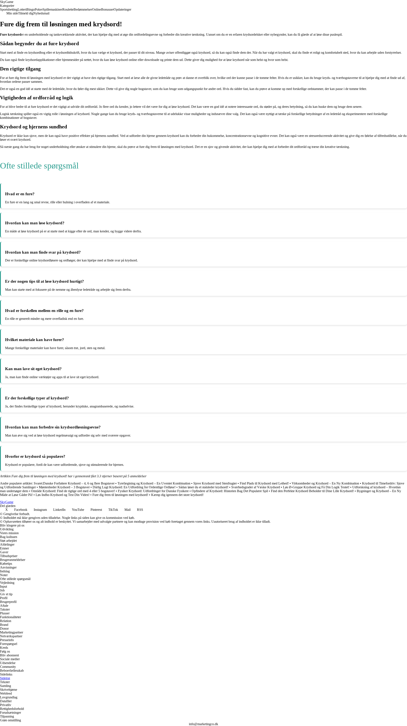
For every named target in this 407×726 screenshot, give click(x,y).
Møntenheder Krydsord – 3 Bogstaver (64, 487)
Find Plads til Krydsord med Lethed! (264, 483)
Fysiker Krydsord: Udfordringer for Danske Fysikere (153, 491)
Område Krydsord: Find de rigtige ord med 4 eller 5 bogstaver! (73, 491)
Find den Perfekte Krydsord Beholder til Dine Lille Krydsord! (312, 491)
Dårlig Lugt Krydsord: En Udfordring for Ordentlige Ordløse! (134, 487)
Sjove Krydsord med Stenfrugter (215, 483)
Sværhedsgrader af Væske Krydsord (255, 487)
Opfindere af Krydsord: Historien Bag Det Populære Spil (230, 491)
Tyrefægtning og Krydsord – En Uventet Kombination (153, 483)
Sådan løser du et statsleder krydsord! (203, 487)
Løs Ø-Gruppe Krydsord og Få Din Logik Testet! (316, 487)
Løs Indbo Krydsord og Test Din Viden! (62, 495)
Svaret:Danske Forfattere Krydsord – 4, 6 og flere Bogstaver (74, 483)
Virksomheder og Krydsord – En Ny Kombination (325, 483)
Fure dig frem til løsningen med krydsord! (120, 495)
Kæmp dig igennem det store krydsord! (177, 495)
